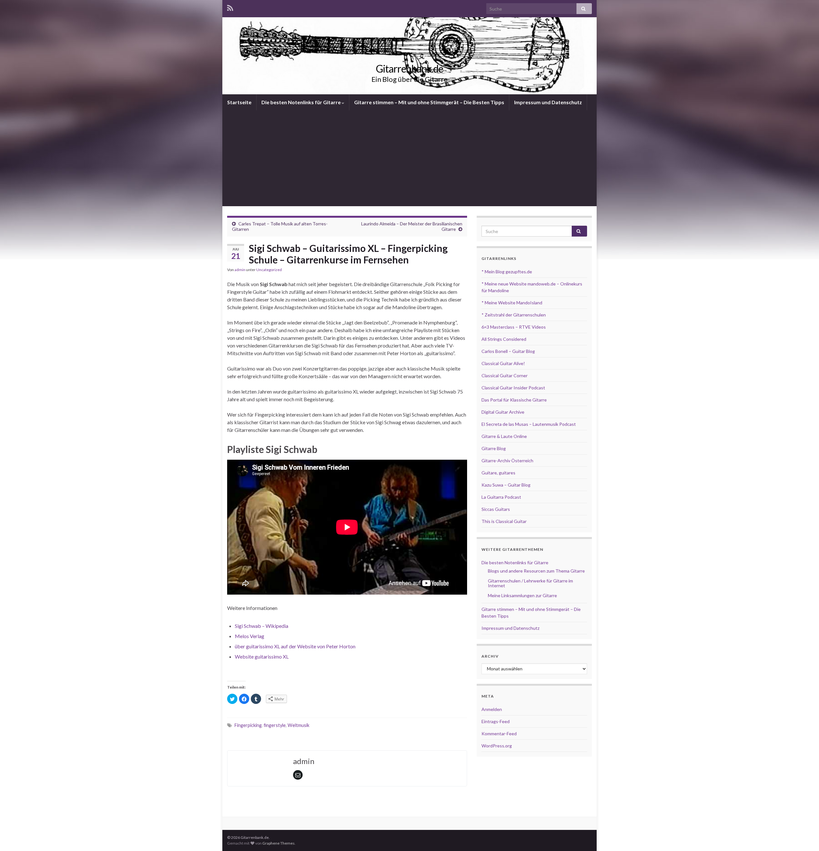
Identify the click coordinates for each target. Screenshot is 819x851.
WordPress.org (496, 745)
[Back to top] (805, 837)
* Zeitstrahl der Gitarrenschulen (513, 314)
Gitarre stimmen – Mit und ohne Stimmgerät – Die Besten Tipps (429, 102)
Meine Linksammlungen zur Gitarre (522, 595)
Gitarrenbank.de (409, 68)
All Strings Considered (503, 339)
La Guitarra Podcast (501, 497)
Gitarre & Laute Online (504, 436)
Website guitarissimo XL (262, 656)
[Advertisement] (409, 158)
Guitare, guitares (498, 472)
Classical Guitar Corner (504, 375)
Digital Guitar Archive (502, 412)
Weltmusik (298, 725)
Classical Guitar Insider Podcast (513, 387)
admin (240, 269)
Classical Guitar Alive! (503, 363)
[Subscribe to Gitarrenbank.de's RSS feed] (230, 7)
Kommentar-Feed (499, 733)
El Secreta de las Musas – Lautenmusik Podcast (528, 424)
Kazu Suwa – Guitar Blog (505, 485)
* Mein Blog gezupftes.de (506, 271)
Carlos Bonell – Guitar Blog (508, 351)
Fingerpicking (248, 725)
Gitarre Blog (493, 448)
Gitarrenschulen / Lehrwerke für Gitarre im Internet (530, 583)
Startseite (239, 102)
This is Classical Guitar (504, 521)
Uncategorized (269, 269)
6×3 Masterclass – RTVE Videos (513, 327)
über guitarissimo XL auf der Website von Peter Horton (295, 646)
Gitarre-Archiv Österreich (507, 460)
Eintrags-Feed (495, 721)
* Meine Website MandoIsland (511, 302)
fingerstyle (275, 725)
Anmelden (491, 709)
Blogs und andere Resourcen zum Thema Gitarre (536, 571)
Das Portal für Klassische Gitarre (514, 399)
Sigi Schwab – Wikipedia (261, 626)
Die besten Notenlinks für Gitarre (301, 102)
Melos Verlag (249, 636)
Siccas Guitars (495, 509)
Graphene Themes (278, 843)
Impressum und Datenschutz (548, 102)
